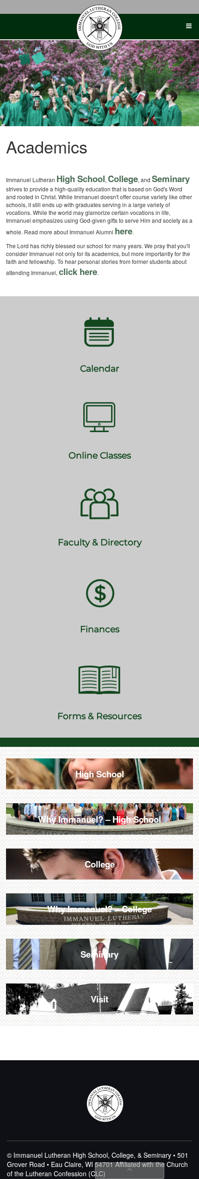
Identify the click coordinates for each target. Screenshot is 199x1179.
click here (78, 271)
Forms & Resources (99, 716)
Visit (99, 999)
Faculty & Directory (100, 542)
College (123, 178)
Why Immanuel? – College (99, 909)
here (123, 231)
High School (80, 178)
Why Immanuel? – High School (99, 819)
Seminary (171, 178)
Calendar (99, 368)
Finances (99, 629)
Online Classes (99, 455)
